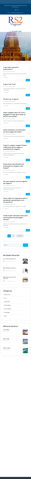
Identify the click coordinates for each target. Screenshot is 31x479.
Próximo (20, 236)
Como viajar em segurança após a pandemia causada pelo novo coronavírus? (15, 200)
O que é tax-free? (9, 84)
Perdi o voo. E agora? (11, 99)
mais (28, 80)
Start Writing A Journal (9, 268)
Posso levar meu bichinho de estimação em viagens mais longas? (13, 166)
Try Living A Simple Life (9, 259)
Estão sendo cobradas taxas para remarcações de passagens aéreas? (15, 217)
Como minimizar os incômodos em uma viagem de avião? (14, 131)
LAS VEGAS (6, 329)
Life (5, 298)
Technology (7, 312)
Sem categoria (7, 309)
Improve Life (7, 294)
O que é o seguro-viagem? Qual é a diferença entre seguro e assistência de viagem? (15, 147)
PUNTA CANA (6, 348)
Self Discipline (7, 305)
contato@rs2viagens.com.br (16, 12)
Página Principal (12, 38)
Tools (5, 316)
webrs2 (6, 77)
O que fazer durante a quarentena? (11, 68)
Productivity (7, 301)
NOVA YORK (6, 339)
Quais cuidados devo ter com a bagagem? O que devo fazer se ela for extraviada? (14, 114)
